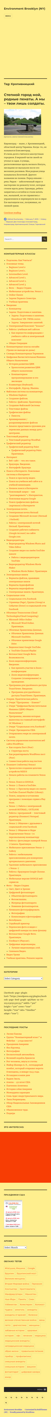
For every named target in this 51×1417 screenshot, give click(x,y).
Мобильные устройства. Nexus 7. (26, 291)
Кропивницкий (21, 224)
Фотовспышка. (19, 899)
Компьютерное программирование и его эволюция (24, 377)
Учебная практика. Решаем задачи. (24, 958)
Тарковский (40, 224)
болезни (32, 1315)
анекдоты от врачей (15, 1315)
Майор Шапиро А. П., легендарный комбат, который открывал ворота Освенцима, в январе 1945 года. (24, 1068)
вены (42, 1320)
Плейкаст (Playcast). (19, 941)
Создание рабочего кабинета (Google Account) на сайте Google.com (24, 533)
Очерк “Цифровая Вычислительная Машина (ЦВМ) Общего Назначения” (27, 709)
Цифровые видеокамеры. (22, 944)
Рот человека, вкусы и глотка (21, 1061)
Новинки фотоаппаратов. (25, 906)
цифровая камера (30, 1372)
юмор (8, 1377)
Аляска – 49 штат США (18, 1082)
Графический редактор (18, 443)
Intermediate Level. (18, 274)
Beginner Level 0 (17, 267)
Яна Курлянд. (13, 1047)
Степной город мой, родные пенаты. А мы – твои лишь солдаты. (24, 99)
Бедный (9, 222)
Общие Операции (18, 343)
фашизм (31, 1367)
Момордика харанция (18, 1092)
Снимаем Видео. (17, 951)
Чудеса (8, 1310)
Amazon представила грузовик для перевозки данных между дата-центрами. (27, 429)
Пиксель (15, 416)
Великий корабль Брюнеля (20, 1058)
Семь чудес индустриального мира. (25, 1096)
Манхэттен (30, 1294)
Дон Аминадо (19, 222)
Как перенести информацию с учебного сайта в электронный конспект (27, 336)
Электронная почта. (17, 509)
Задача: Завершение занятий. (27, 322)
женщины (34, 1325)
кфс (18, 1335)
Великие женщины (15, 1278)
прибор (9, 1356)
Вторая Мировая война (17, 1284)
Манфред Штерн (13, 1294)
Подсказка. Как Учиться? (19, 260)
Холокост (39, 1304)
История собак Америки (19, 1089)
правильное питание (32, 1351)
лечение (27, 1335)
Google (31, 1268)
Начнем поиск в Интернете (23, 488)
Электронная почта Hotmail (23, 512)
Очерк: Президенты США (22, 730)
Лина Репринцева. (16, 1099)
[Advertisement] (25, 51)
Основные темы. (15, 264)
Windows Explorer (18, 395)
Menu (8, 16)
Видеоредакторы (15, 540)
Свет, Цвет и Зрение (19, 889)
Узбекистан (11, 1304)
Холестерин (26, 1304)
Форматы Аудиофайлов (21, 585)
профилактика (23, 1356)
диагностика (19, 1325)
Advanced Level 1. (17, 277)
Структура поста (20, 751)
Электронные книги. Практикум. (26, 592)
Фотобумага (15, 920)
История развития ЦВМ (21, 364)
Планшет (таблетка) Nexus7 (21, 764)
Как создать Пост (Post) (21, 747)
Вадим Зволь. (13, 1078)
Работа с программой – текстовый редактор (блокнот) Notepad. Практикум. (27, 816)
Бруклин (9, 1273)
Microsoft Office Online (20, 619)
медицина (40, 1335)
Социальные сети (15, 595)
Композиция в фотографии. (26, 916)
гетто (7, 1325)
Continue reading (12, 212)
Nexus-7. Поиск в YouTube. (22, 785)
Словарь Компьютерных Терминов (24, 353)
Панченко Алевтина (17, 1085)
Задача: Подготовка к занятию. (25, 312)
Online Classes (16, 295)
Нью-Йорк (10, 1299)
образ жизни (11, 1351)
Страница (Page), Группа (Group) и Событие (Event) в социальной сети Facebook (27, 605)
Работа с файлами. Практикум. (25, 402)
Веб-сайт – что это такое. (22, 460)
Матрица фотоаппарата (24, 903)
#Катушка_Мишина (15, 1268)
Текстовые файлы (18, 409)
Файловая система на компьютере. (24, 391)
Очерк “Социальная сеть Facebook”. (27, 726)
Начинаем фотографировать (24, 909)
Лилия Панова (14, 1034)
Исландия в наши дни (18, 1075)
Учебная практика (18, 302)
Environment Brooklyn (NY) (24, 8)
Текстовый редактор (17, 436)
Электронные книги (17, 574)
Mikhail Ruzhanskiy (15, 219)
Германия (37, 1284)
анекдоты (32, 1310)
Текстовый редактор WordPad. (25, 440)
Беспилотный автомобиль (20, 1054)
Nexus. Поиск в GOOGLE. (21, 782)
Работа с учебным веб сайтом (24, 329)
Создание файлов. (18, 398)
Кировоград (9, 224)
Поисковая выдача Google (22, 498)
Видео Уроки (13, 954)
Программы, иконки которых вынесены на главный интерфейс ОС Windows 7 (27, 719)
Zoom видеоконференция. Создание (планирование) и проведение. (26, 678)
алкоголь (19, 1310)
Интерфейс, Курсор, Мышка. (24, 388)
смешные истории (14, 1367)
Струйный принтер (19, 923)
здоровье (32, 1330)
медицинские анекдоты (17, 1341)
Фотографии (18, 913)
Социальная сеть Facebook (22, 599)
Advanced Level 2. (17, 281)
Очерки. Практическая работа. (22, 699)
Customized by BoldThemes (36, 1410)
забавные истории (14, 1330)
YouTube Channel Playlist (23, 650)
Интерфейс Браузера (20, 467)
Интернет (11, 457)
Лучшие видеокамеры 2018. (25, 947)
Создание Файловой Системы (24, 405)
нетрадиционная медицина (19, 1346)
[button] (40, 1389)
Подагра (10, 1113)
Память (22, 1299)
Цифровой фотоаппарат (22, 892)
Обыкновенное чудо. (17, 1110)
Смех (31, 1299)
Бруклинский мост (26, 1273)
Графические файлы (20, 412)
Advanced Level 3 (17, 284)
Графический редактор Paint (24, 447)
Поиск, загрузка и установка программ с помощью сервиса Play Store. (27, 799)
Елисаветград (31, 222)
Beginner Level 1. (17, 270)
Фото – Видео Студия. (20, 288)
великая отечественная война (20, 1320)
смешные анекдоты (15, 1361)
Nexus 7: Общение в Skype (22, 830)
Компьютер (15, 308)
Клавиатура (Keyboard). (21, 384)
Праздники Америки (17, 1044)
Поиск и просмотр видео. (22, 478)
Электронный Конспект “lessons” (27, 326)
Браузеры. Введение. (20, 464)
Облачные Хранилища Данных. (25, 630)
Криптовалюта (27, 1289)
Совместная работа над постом (25, 761)
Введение (11, 305)
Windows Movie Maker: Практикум (29, 571)
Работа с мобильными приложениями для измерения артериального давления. (26, 858)
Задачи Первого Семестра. (22, 298)
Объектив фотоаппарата (24, 896)
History (43, 219)
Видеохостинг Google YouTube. (25, 647)
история (9, 1335)
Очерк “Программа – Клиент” (25, 702)
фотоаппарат (11, 1372)
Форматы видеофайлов (21, 588)
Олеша (31, 224)
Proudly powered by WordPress (22, 1412)
